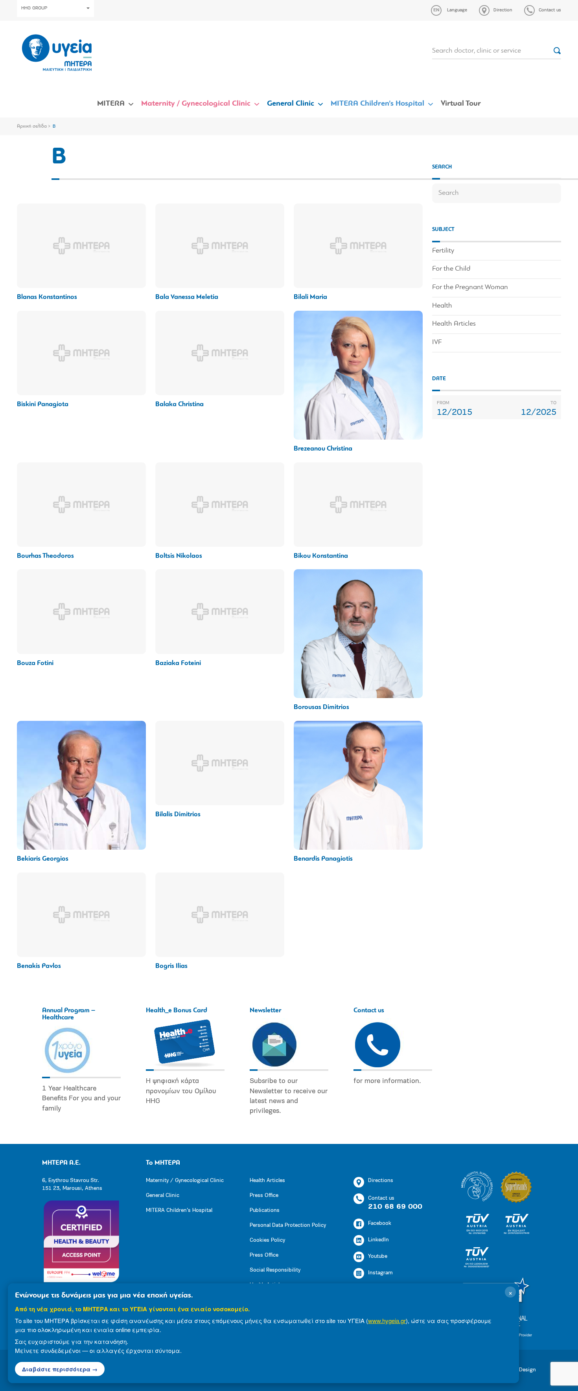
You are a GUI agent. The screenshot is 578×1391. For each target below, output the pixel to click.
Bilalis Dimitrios (178, 814)
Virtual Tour (461, 104)
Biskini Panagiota (42, 404)
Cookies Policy (267, 1240)
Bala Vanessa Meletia (186, 297)
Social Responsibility (275, 1270)
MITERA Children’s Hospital (377, 104)
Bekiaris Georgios (42, 859)
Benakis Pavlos (39, 966)
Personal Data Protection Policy (288, 1225)
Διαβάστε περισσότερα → (60, 1369)
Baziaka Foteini (178, 663)
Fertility (443, 251)
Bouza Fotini (35, 663)
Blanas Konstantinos (47, 297)
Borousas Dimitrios (321, 707)
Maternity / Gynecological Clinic (195, 104)
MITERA (111, 104)
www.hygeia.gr (387, 1320)
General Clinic (290, 104)
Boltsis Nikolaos (178, 556)
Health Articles (454, 324)
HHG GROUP (34, 8)
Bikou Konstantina (321, 556)
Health (442, 306)
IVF (437, 342)
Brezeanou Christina (323, 448)
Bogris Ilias (171, 966)
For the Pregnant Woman (470, 287)
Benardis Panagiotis (323, 859)
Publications (265, 1210)
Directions (380, 1181)
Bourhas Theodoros (45, 556)
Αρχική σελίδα (32, 126)
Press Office (264, 1196)
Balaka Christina (179, 404)
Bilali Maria (310, 297)
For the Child (451, 269)
